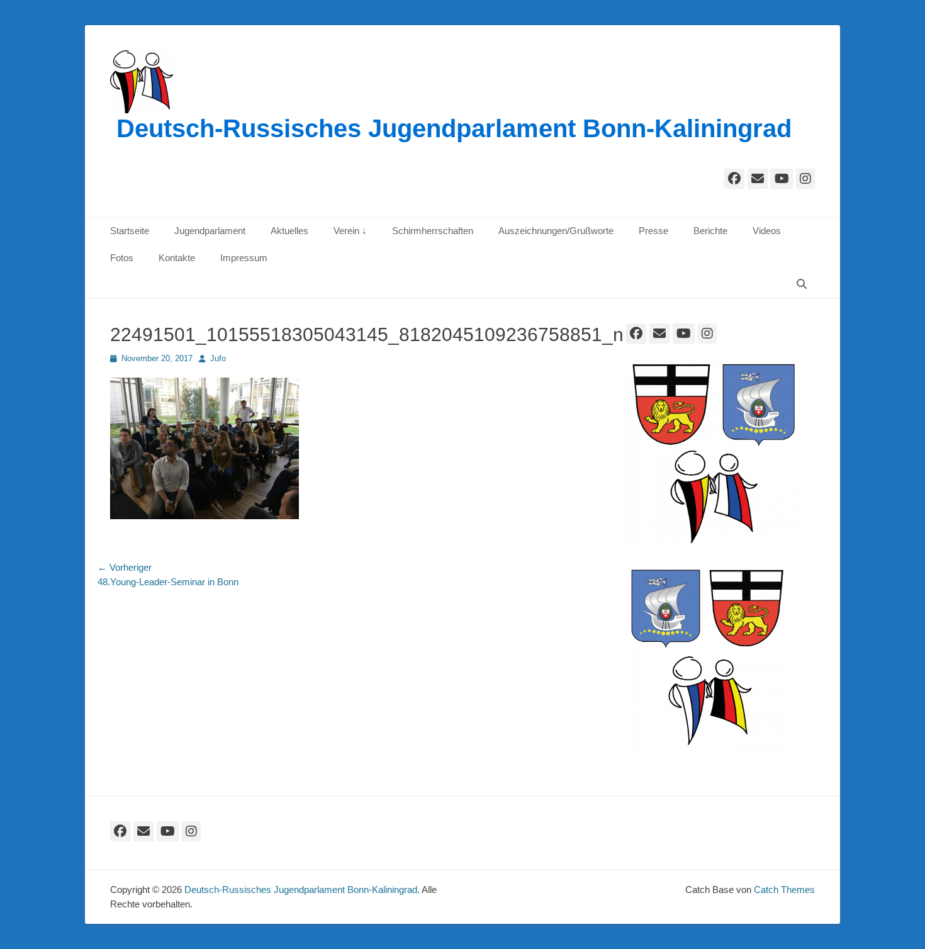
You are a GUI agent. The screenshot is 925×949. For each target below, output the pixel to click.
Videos (767, 230)
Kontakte (177, 257)
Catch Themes (784, 889)
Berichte (710, 230)
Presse (653, 230)
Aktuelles (289, 230)
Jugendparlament (209, 230)
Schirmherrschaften (432, 230)
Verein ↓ (350, 230)
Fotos (121, 257)
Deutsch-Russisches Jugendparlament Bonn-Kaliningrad (454, 128)
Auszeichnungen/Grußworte (556, 230)
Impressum (243, 257)
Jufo (218, 358)
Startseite (129, 230)
